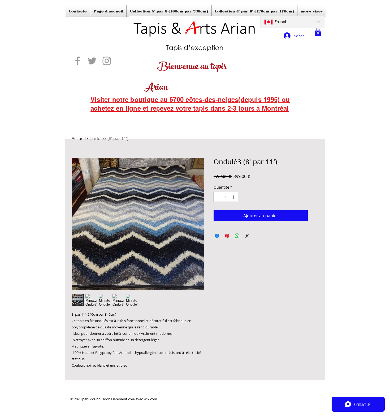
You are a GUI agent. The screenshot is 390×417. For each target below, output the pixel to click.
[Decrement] (217, 197)
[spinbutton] (226, 197)
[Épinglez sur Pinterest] (227, 236)
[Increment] (234, 197)
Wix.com (150, 399)
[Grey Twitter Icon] (92, 61)
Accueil (79, 138)
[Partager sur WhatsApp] (237, 236)
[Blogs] (98, 115)
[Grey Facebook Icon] (77, 61)
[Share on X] (247, 236)
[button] (317, 32)
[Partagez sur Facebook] (217, 236)
